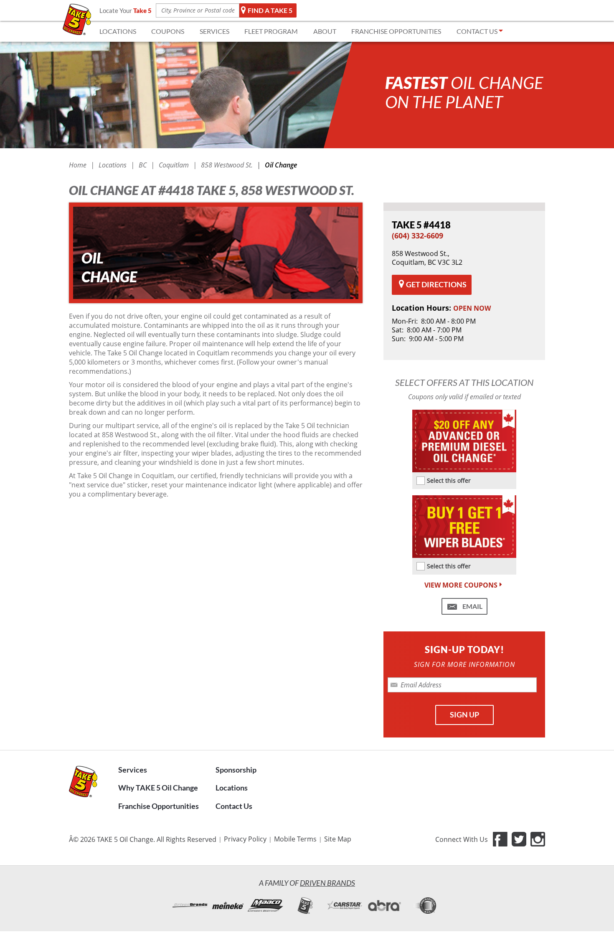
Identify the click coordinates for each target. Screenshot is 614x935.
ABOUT (324, 31)
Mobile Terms (295, 839)
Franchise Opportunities (158, 806)
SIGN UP (464, 714)
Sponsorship (236, 769)
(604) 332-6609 (417, 236)
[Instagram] (537, 839)
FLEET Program (271, 31)
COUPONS (167, 31)
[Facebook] (500, 839)
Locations (232, 787)
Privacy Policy (245, 839)
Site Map (337, 839)
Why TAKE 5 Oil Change (158, 787)
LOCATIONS (117, 31)
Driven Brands (327, 882)
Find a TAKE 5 (270, 10)
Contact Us (234, 806)
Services (132, 769)
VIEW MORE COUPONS (460, 585)
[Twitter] (519, 839)
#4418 (421, 225)
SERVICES (214, 31)
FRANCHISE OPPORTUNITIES (396, 31)
